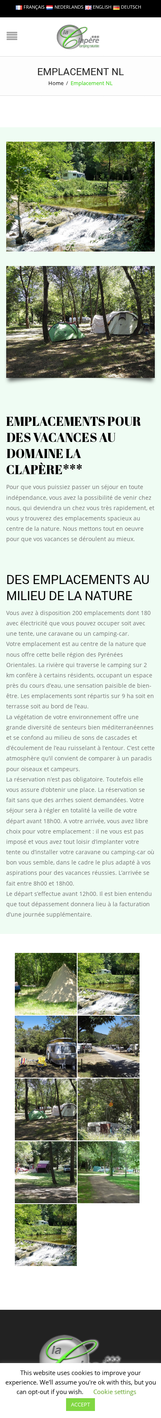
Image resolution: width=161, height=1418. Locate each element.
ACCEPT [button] (80, 1404)
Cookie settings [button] (114, 1391)
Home (56, 83)
